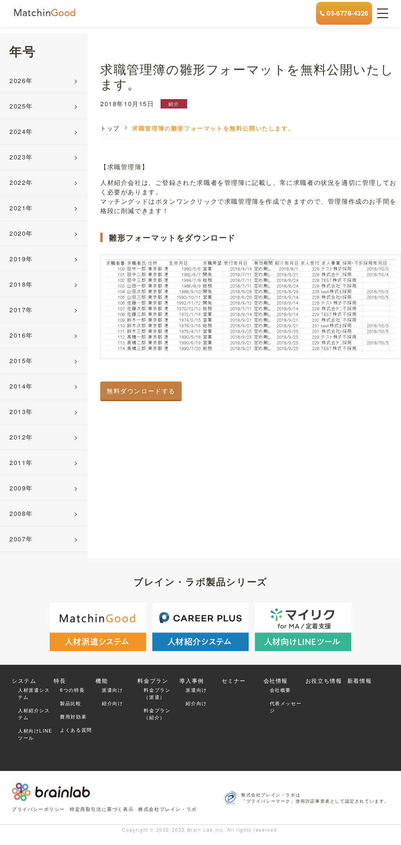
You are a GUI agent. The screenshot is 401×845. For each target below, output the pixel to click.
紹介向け (112, 703)
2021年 (21, 207)
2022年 (21, 182)
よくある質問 (76, 729)
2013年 (21, 411)
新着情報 (359, 680)
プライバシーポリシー (38, 808)
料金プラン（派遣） (157, 693)
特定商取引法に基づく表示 (102, 808)
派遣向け (112, 689)
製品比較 (70, 703)
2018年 (21, 284)
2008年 (21, 513)
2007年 (21, 538)
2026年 (21, 80)
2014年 (21, 386)
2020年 (21, 233)
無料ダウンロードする (141, 390)
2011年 (21, 462)
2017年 (21, 309)
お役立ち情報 (323, 680)
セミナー (234, 680)
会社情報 (276, 680)
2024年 (21, 131)
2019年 (21, 258)
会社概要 (280, 689)
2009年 (21, 487)
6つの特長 (72, 689)
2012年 (21, 436)
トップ (110, 128)
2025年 (21, 105)
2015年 (21, 360)
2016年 (21, 335)
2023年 (21, 156)
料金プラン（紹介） (157, 713)
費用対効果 (73, 716)
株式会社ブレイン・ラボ (167, 808)
